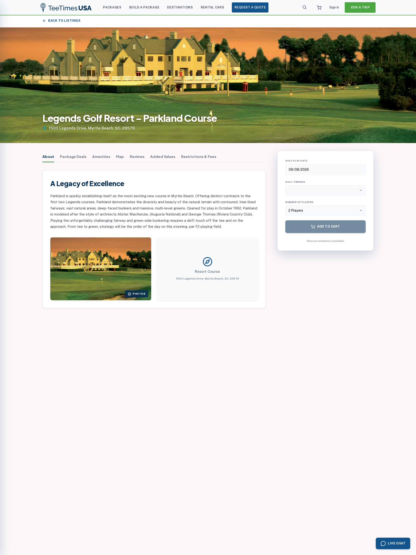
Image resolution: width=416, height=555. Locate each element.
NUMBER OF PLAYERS (299, 202)
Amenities (101, 156)
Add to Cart (328, 226)
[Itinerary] (319, 7)
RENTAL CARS (212, 7)
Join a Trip (360, 7)
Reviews (137, 156)
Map (120, 156)
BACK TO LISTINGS (64, 20)
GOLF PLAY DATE (296, 160)
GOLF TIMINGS (295, 181)
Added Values (162, 156)
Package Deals (73, 156)
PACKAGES (112, 7)
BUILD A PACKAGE (144, 7)
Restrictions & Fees (198, 156)
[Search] (304, 7)
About (48, 156)
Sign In (334, 7)
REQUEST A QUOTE (250, 7)
